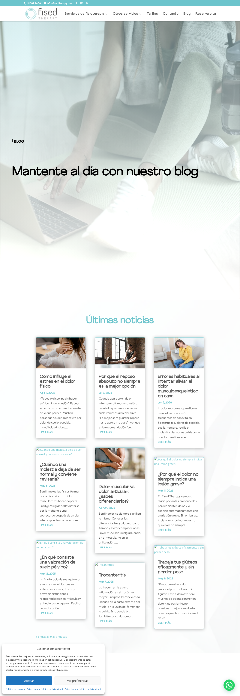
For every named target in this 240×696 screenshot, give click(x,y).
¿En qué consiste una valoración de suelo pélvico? (57, 562)
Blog (187, 14)
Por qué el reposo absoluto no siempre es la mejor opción (119, 382)
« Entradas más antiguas (51, 636)
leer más (46, 432)
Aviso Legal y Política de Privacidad (45, 689)
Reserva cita (206, 14)
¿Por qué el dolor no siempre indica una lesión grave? (178, 479)
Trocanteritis (112, 575)
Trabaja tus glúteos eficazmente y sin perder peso (177, 567)
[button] (229, 685)
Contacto (171, 14)
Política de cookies (15, 689)
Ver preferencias (77, 681)
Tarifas (152, 14)
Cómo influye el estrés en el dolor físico (57, 382)
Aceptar (29, 681)
